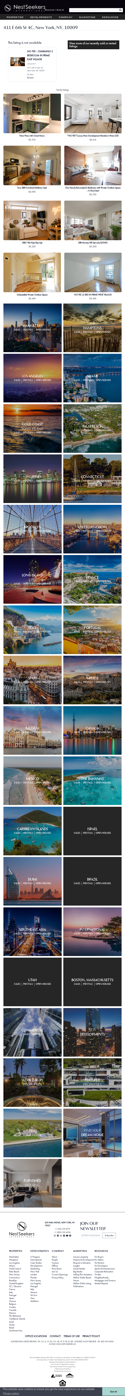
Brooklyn (13, 1280)
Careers (55, 1262)
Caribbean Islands (17, 1318)
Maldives (34, 1301)
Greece (12, 1301)
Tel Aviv (33, 1295)
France (12, 1289)
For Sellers (99, 1259)
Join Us (55, 1271)
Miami (12, 1265)
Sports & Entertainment (105, 1268)
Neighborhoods (102, 1277)
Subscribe (109, 1235)
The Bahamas (15, 1315)
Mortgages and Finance (105, 1280)
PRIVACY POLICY (91, 1336)
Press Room (57, 1268)
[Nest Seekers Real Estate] (22, 8)
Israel (11, 1321)
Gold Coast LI (15, 1268)
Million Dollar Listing (82, 1283)
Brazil (11, 1327)
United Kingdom (16, 1283)
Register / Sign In (54, 10)
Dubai (11, 1324)
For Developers (101, 1265)
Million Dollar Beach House (82, 1279)
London (33, 1274)
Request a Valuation (82, 1262)
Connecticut (14, 1277)
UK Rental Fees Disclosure (62, 1371)
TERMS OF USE (72, 1336)
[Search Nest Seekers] (120, 10)
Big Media (77, 1271)
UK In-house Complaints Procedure (62, 1364)
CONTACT (55, 1336)
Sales (17, 330)
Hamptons (13, 1259)
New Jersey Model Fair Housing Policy (63, 1367)
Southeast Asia (15, 1330)
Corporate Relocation (104, 1271)
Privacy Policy (57, 1277)
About (54, 1256)
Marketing (87, 17)
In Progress (35, 1256)
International (36, 1259)
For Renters (99, 1262)
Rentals (28, 330)
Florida (33, 1277)
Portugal (12, 1295)
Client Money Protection (62, 1369)
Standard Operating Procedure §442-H (62, 1362)
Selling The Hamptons (82, 1274)
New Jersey (14, 1274)
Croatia (12, 1307)
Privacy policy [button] (11, 1393)
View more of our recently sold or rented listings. (92, 44)
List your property (80, 1256)
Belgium (12, 1303)
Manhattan (14, 1256)
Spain (11, 1298)
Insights (76, 1265)
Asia (32, 1298)
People (55, 1259)
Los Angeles (14, 1262)
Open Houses (43, 330)
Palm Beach (14, 1271)
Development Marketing (36, 1267)
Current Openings (60, 1274)
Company (66, 17)
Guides (98, 1274)
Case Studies (36, 1262)
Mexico (12, 1312)
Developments (41, 17)
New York (34, 1271)
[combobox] (93, 10)
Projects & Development (83, 1259)
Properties (15, 17)
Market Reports (101, 1283)
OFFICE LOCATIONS (36, 1336)
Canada (12, 1309)
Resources (110, 17)
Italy (11, 1292)
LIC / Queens (15, 1286)
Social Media (79, 1268)
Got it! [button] (113, 1391)
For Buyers (99, 1256)
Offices (55, 1265)
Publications (78, 1286)
